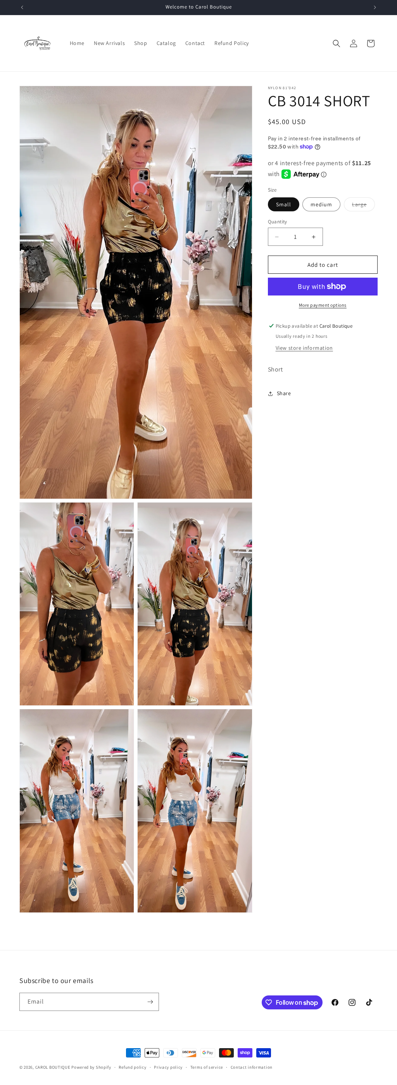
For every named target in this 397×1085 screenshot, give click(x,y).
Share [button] (284, 393)
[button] (336, 43)
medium (321, 204)
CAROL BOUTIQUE (53, 1067)
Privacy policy (168, 1067)
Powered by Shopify (91, 1067)
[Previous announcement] (22, 7)
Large (363, 205)
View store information (304, 347)
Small (283, 204)
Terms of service (206, 1067)
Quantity (277, 221)
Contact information (252, 1067)
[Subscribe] (150, 1002)
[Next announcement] (374, 7)
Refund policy (132, 1067)
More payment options (323, 305)
